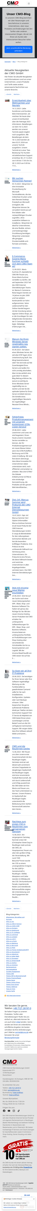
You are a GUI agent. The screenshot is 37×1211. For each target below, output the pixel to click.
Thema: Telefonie (11, 987)
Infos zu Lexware (11, 937)
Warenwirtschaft (8, 591)
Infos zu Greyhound (12, 930)
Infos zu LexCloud (12, 935)
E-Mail (18, 1022)
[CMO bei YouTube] (8, 1110)
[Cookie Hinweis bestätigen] (34, 1199)
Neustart (7, 345)
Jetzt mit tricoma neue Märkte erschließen (20, 590)
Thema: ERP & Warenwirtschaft (16, 976)
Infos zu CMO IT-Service (13, 924)
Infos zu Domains (12, 928)
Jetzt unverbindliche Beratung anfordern (18, 49)
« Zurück (8, 94)
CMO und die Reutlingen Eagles (21, 747)
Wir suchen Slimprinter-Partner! (22, 179)
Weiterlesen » (16, 170)
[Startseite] (13, 3)
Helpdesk (7, 675)
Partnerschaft (7, 594)
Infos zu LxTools (11, 941)
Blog (14, 62)
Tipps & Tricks (10, 989)
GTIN (6, 419)
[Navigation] (28, 3)
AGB (25, 1186)
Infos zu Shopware (12, 958)
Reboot (6, 343)
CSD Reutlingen (8, 826)
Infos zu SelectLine (12, 954)
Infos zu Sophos (11, 963)
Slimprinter (7, 182)
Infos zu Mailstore (12, 943)
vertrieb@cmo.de (21, 1032)
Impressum (21, 1188)
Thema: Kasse (10, 980)
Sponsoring (7, 749)
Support (6, 674)
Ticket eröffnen (18, 1093)
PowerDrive (28, 1167)
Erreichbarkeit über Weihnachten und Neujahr (21, 103)
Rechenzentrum (11, 967)
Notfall (6, 677)
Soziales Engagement (9, 830)
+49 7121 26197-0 (22, 1008)
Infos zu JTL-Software (13, 932)
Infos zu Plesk (10, 948)
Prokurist (7, 503)
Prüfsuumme (7, 422)
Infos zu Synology (12, 965)
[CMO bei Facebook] (4, 1110)
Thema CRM (10, 974)
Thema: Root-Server (12, 984)
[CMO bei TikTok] (18, 1110)
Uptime (6, 346)
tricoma (6, 596)
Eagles (6, 751)
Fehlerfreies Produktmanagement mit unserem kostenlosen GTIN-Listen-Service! (22, 421)
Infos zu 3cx (10, 921)
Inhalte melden (6, 1186)
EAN (6, 421)
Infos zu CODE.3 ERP (12, 926)
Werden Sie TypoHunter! (14, 1184)
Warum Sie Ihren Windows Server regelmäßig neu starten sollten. (20, 343)
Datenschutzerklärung (10, 1207)
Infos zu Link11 (11, 939)
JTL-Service (7, 264)
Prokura (6, 504)
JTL (5, 262)
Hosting (6, 593)
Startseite (8, 62)
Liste (6, 424)
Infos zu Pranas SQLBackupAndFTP (17, 950)
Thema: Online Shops (13, 982)
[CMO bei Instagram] (13, 1110)
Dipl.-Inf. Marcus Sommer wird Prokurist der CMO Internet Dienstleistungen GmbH (21, 505)
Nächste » (17, 94)
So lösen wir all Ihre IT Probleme (21, 672)
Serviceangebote (11, 969)
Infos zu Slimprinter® (13, 960)
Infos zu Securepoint (13, 952)
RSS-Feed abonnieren (14, 995)
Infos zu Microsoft (12, 945)
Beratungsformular (12, 1038)
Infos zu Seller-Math (12, 956)
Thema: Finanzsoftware (13, 978)
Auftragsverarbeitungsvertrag (10, 1188)
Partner (6, 181)
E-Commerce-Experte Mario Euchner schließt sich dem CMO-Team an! (22, 261)
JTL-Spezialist (7, 266)
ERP (5, 597)
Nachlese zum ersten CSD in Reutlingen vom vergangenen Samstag (20, 826)
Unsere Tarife (10, 991)
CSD (5, 825)
